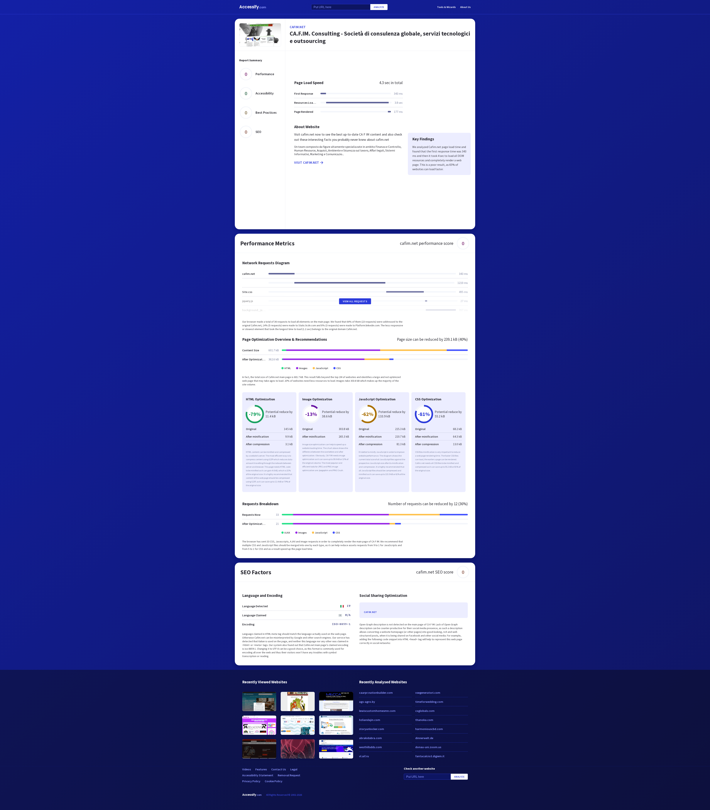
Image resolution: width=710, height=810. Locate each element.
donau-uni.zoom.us (428, 747)
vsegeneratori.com (427, 692)
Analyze (379, 7)
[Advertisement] (380, 63)
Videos (246, 769)
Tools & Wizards (446, 7)
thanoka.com (424, 720)
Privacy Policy (251, 781)
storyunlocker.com (371, 729)
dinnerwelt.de (424, 738)
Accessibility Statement (257, 775)
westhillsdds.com (370, 747)
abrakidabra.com (370, 738)
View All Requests (355, 301)
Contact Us (278, 769)
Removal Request (289, 775)
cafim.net (298, 27)
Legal (293, 769)
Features (261, 769)
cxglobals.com (425, 711)
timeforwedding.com (429, 702)
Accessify (252, 7)
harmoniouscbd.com (429, 729)
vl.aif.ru (364, 756)
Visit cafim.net (306, 162)
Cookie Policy (273, 781)
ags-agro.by (367, 702)
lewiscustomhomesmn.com (377, 711)
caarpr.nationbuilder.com (376, 692)
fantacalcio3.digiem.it (429, 756)
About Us (465, 7)
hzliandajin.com (369, 720)
